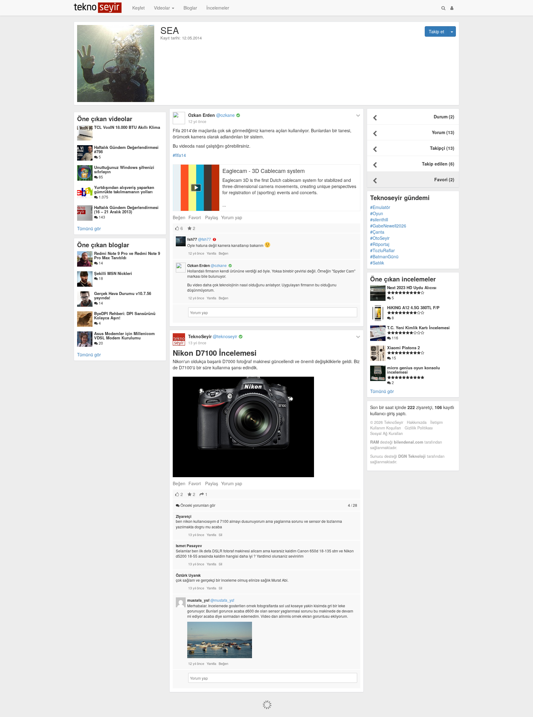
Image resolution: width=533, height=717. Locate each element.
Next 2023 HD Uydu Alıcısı (411, 287)
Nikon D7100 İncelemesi (215, 352)
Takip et (436, 31)
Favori (194, 217)
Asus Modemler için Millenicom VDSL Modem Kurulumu (124, 335)
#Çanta (377, 232)
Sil (220, 534)
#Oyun (376, 213)
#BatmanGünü (384, 256)
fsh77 (199, 239)
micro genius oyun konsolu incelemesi (413, 370)
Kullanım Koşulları (385, 428)
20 (100, 343)
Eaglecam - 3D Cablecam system (263, 170)
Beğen (179, 217)
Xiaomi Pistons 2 (403, 347)
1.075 (103, 196)
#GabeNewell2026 (388, 226)
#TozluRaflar (382, 250)
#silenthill (379, 219)
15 (393, 357)
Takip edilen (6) (438, 164)
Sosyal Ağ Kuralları (386, 433)
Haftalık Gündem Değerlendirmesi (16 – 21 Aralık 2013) (126, 209)
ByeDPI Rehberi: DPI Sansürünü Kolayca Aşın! (124, 315)
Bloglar (190, 8)
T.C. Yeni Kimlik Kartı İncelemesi (418, 327)
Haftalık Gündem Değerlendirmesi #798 (126, 149)
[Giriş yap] (452, 7)
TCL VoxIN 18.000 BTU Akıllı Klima (127, 127)
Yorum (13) (443, 132)
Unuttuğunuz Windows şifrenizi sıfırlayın (124, 169)
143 (101, 216)
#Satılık (377, 263)
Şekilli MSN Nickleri (113, 273)
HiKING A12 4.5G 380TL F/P (413, 307)
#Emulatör (380, 207)
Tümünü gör (89, 228)
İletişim (436, 422)
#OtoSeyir (380, 238)
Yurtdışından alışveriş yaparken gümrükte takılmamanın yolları (124, 189)
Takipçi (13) (442, 148)
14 (100, 262)
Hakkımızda (417, 422)
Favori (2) (444, 179)
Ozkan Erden (211, 115)
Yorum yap (231, 217)
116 (394, 337)
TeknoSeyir (212, 336)
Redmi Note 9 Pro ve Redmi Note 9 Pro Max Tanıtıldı (127, 255)
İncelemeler (217, 8)
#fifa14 (179, 155)
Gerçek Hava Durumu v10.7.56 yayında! (122, 295)
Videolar (162, 8)
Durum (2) (444, 116)
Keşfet (138, 8)
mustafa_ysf (210, 600)
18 (100, 278)
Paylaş (211, 217)
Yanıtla (211, 253)
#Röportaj (379, 244)
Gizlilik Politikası (419, 428)
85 (100, 176)
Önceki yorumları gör (268, 505)
